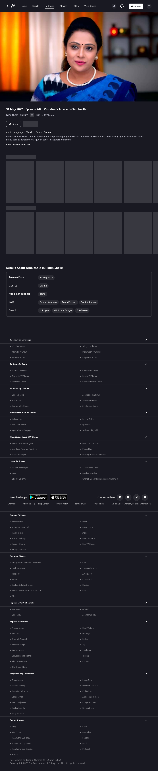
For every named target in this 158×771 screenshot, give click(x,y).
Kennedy (15, 574)
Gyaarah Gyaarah (19, 639)
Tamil (29, 132)
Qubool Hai (87, 424)
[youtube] (145, 497)
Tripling (85, 656)
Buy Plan (137, 6)
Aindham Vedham (19, 661)
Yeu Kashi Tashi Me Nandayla (24, 449)
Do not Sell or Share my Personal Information (131, 503)
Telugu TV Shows (89, 346)
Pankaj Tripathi (18, 708)
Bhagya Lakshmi (19, 479)
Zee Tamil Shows (89, 400)
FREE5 (76, 6)
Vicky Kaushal (18, 713)
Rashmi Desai (88, 708)
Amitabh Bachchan (90, 697)
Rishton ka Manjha (20, 467)
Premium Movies (17, 556)
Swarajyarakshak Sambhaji (94, 454)
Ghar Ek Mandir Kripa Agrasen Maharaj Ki (100, 479)
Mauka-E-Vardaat (89, 473)
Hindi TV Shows (18, 346)
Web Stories (17, 732)
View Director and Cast (18, 144)
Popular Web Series (19, 621)
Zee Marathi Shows (20, 406)
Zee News (16, 609)
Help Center (43, 503)
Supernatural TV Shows (92, 381)
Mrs (13, 596)
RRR (84, 590)
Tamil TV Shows (18, 357)
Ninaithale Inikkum (17, 115)
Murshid (15, 633)
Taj (83, 644)
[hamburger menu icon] (149, 6)
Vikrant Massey (18, 685)
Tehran (15, 579)
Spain (84, 726)
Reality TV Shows (89, 376)
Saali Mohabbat (18, 568)
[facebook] (120, 497)
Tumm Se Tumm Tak (20, 527)
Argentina (86, 732)
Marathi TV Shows (19, 352)
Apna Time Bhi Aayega (21, 430)
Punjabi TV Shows (89, 357)
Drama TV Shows (19, 370)
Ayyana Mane (18, 628)
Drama (47, 132)
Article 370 (87, 574)
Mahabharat (17, 521)
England (85, 738)
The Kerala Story (89, 568)
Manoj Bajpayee (19, 702)
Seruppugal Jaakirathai (21, 656)
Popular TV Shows (18, 515)
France (15, 754)
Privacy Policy (62, 503)
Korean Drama (88, 538)
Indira (84, 533)
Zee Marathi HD (89, 615)
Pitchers (85, 661)
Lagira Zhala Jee (19, 454)
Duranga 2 (86, 633)
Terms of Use (80, 503)
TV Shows (49, 6)
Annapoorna (87, 527)
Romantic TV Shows (20, 376)
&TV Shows (16, 400)
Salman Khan (17, 697)
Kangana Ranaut (89, 702)
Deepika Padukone (20, 691)
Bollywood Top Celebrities (22, 674)
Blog (14, 726)
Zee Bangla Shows (90, 406)
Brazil (84, 743)
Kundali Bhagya (18, 544)
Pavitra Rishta (88, 419)
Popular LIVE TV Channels (22, 603)
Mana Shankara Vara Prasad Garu (26, 590)
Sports (35, 6)
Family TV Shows (19, 381)
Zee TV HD (16, 615)
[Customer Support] (122, 6)
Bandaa (85, 585)
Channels (12, 503)
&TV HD (85, 609)
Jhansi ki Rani (17, 533)
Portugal (86, 749)
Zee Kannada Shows (91, 395)
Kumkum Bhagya (19, 538)
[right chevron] (9, 182)
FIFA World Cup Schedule (22, 749)
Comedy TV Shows (90, 370)
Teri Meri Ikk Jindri (90, 430)
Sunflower (86, 650)
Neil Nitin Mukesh (90, 685)
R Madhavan (17, 680)
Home (24, 6)
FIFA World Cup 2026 (21, 738)
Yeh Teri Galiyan (19, 424)
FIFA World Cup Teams (21, 743)
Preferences (99, 503)
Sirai (84, 562)
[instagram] (128, 497)
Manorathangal (18, 644)
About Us (27, 503)
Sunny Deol (87, 680)
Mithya (85, 639)
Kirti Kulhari (87, 691)
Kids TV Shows (88, 544)
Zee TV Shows (18, 395)
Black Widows (88, 628)
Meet (14, 473)
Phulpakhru (87, 449)
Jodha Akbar (17, 419)
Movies (63, 6)
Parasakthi (86, 579)
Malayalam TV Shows (91, 352)
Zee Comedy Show (90, 467)
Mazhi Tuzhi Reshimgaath (23, 443)
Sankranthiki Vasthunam (22, 585)
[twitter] (136, 497)
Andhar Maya (18, 650)
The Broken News (19, 667)
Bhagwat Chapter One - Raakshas (26, 562)
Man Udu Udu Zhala (91, 443)
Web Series (90, 6)
